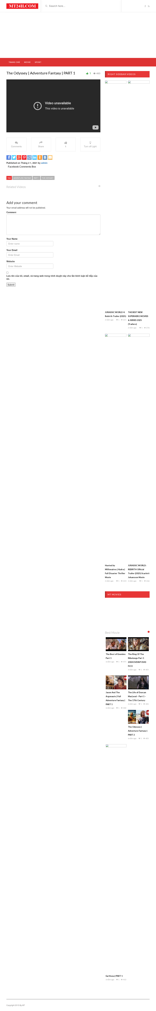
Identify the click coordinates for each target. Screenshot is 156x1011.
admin (44, 162)
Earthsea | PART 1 (114, 976)
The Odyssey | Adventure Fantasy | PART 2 (137, 731)
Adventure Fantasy (22, 178)
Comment (11, 212)
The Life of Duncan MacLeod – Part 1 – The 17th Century (137, 696)
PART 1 (36, 178)
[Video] (22, 5)
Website (10, 261)
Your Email (11, 250)
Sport (38, 62)
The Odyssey (47, 178)
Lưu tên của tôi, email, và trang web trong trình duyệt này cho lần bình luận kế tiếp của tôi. (51, 277)
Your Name (12, 238)
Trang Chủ (14, 62)
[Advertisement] (78, 35)
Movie (27, 62)
